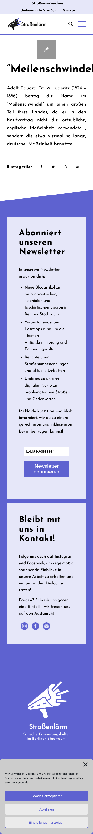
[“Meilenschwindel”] (46, 49)
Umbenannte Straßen (38, 10)
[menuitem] (47, 3)
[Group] (46, 626)
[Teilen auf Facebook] (41, 167)
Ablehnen (46, 809)
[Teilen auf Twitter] (53, 167)
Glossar (69, 10)
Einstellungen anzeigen (46, 822)
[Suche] (68, 24)
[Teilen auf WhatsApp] (65, 167)
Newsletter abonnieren (46, 468)
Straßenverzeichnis (48, 3)
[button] (85, 764)
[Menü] (79, 24)
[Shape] (35, 626)
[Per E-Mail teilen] (77, 167)
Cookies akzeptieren (46, 796)
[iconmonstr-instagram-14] (24, 626)
